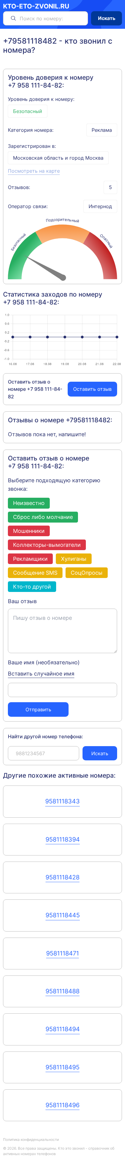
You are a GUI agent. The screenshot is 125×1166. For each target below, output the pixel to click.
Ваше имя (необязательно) (44, 662)
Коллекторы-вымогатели (47, 544)
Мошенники (29, 530)
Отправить (38, 709)
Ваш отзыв (22, 601)
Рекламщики (30, 558)
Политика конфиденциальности (31, 1139)
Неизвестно (29, 503)
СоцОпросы (87, 572)
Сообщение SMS (35, 572)
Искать (106, 18)
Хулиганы (73, 558)
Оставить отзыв (92, 389)
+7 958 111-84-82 (35, 85)
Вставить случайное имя (41, 673)
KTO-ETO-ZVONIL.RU (36, 6)
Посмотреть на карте (34, 171)
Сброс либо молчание (43, 516)
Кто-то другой (32, 586)
